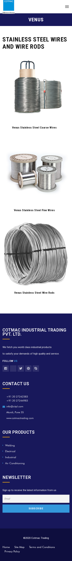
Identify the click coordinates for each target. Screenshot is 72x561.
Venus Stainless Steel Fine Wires (34, 210)
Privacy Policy (12, 551)
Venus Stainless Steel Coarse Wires (34, 127)
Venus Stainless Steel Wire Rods (34, 292)
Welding (10, 445)
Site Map (19, 547)
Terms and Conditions (42, 547)
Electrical (10, 451)
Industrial (10, 457)
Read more (34, 116)
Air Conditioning (15, 463)
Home (6, 547)
